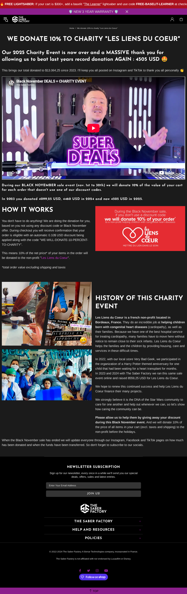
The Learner (92, 4)
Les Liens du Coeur (54, 258)
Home (71, 28)
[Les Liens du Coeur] (140, 228)
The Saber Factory (21, 19)
